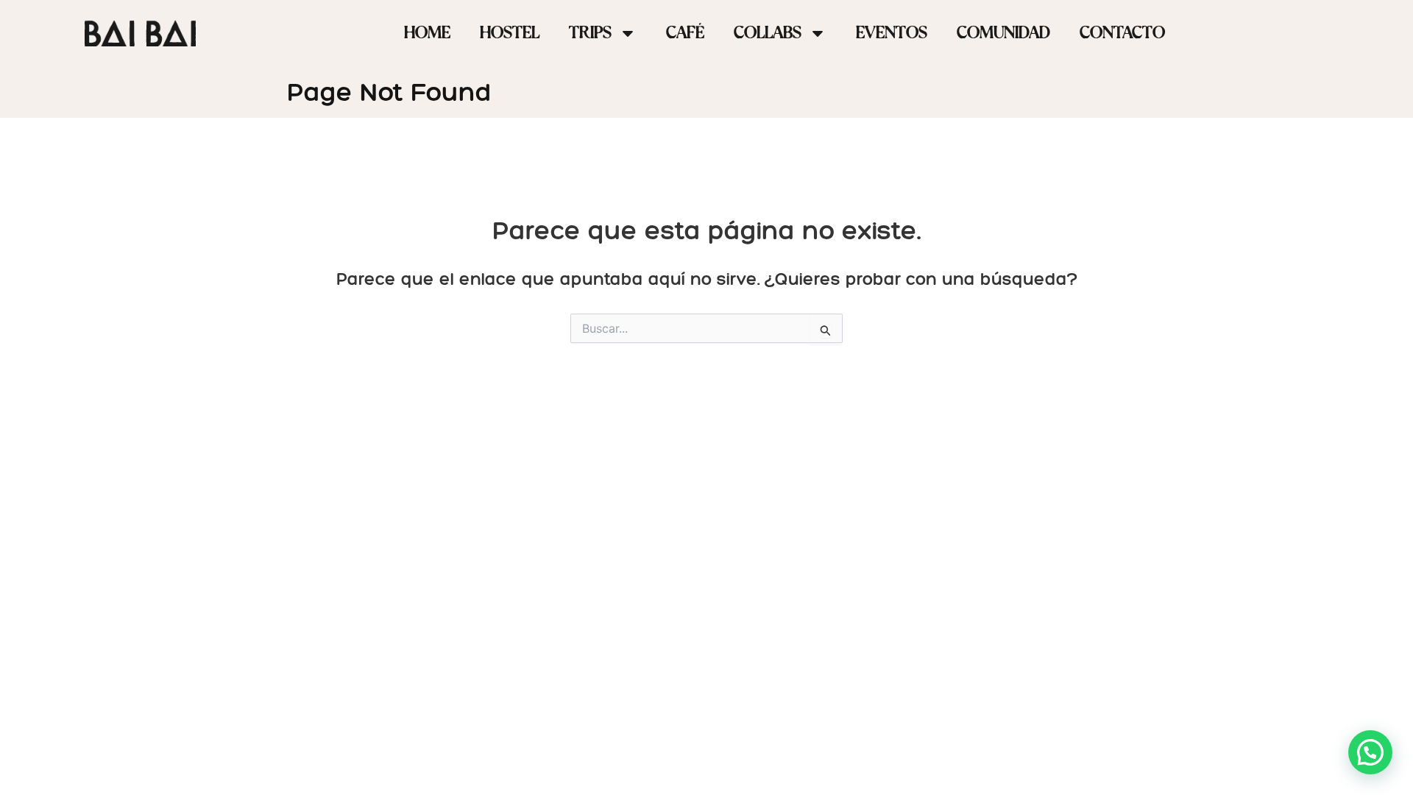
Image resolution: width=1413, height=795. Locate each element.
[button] (1370, 752)
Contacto (1122, 33)
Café (685, 33)
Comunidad (1003, 33)
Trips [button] (590, 33)
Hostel (509, 33)
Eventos (891, 33)
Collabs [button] (767, 33)
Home (427, 33)
